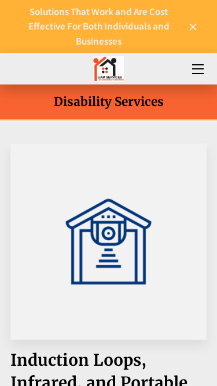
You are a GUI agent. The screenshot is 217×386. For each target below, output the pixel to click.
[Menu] (197, 69)
